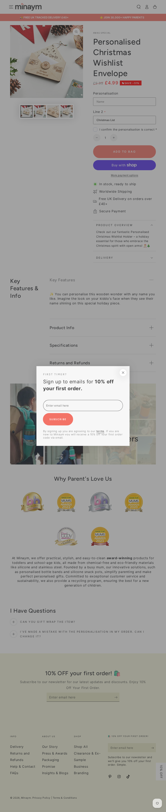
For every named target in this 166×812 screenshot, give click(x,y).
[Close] (149, 372)
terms (74, 431)
